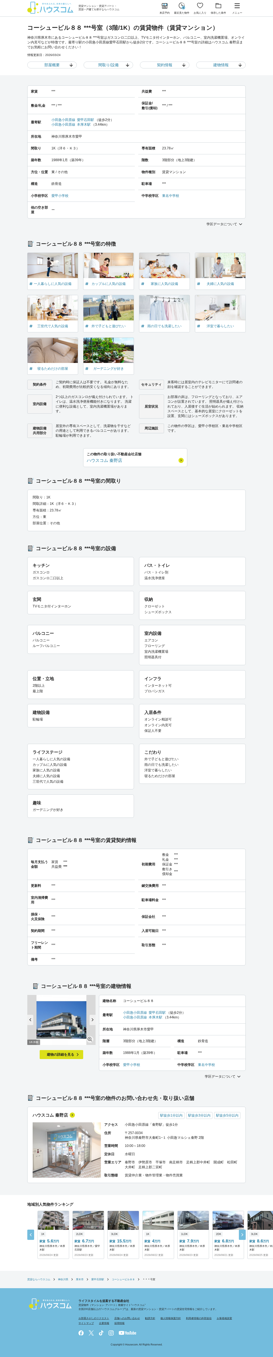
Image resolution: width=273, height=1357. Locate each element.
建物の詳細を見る (60, 1054)
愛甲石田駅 (85, 120)
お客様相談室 (224, 1318)
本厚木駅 (84, 124)
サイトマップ (86, 1323)
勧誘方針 (150, 1318)
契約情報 (164, 65)
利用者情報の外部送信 (199, 1318)
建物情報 (221, 65)
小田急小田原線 (63, 120)
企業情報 (104, 1323)
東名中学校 (170, 195)
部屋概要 (52, 65)
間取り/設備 (108, 65)
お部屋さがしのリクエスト (93, 1318)
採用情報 (119, 1323)
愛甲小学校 (59, 195)
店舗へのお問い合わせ (127, 1318)
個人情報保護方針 (170, 1318)
